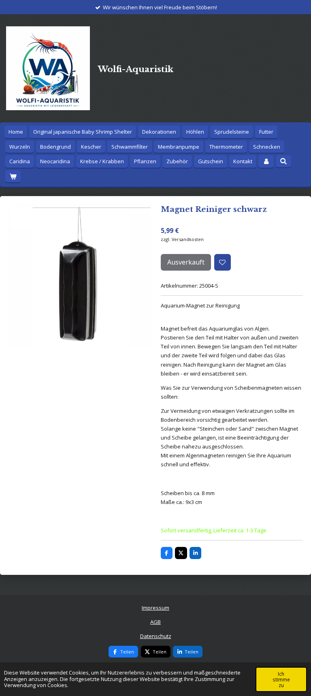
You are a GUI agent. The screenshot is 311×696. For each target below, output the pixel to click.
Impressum (155, 607)
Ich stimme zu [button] (281, 679)
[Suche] (283, 161)
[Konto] (266, 161)
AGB (155, 622)
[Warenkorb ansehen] (13, 176)
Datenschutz (155, 636)
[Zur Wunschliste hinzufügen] (222, 262)
